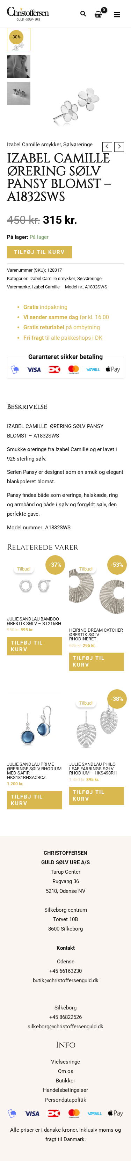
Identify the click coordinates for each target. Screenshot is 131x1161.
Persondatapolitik (65, 1100)
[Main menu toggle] (117, 15)
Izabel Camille (46, 286)
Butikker (65, 1081)
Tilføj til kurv (39, 252)
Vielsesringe (65, 1062)
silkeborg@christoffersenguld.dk (65, 1026)
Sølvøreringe (78, 144)
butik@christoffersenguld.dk (66, 980)
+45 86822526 (65, 1017)
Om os (65, 1071)
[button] (83, 14)
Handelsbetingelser (65, 1090)
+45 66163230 (65, 971)
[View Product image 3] (18, 93)
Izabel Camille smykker (34, 144)
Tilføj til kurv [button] (27, 646)
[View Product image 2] (18, 66)
